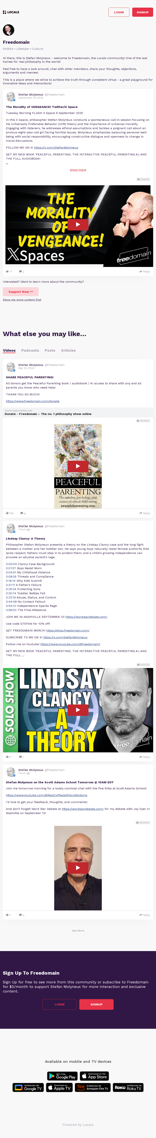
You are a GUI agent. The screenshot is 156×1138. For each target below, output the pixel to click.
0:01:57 (11, 568)
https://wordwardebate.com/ (86, 617)
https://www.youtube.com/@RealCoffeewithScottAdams (46, 795)
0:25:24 (11, 589)
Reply (146, 271)
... (7, 163)
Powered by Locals (78, 1125)
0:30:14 (11, 593)
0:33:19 (11, 597)
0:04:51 (11, 572)
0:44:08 (11, 601)
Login (119, 12)
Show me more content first (22, 299)
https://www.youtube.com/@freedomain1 (70, 644)
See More (78, 930)
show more (78, 170)
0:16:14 (11, 580)
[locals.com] (11, 12)
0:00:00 (11, 564)
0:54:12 (11, 606)
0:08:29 (11, 576)
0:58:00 (11, 610)
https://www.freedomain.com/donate (32, 401)
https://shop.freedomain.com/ (67, 630)
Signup (143, 12)
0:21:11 (10, 585)
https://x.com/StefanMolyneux (56, 147)
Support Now (19, 292)
